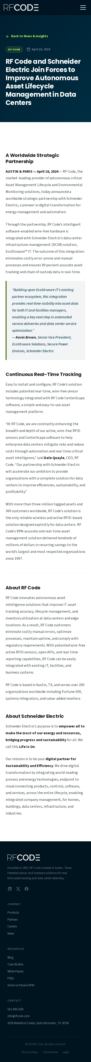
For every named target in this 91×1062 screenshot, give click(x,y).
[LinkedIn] (9, 888)
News (10, 933)
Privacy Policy (30, 1052)
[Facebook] (26, 888)
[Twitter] (18, 888)
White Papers (15, 971)
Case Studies (15, 964)
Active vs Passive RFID (21, 985)
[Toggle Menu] (83, 7)
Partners (12, 920)
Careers (12, 926)
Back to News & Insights (29, 36)
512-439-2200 (15, 1009)
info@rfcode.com (18, 1016)
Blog (10, 957)
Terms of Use (50, 1052)
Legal (66, 1052)
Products (13, 912)
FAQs (10, 978)
